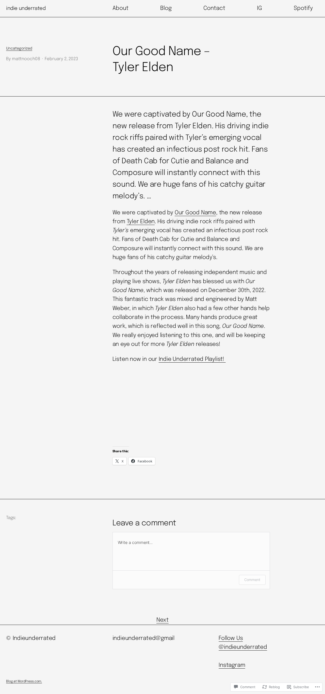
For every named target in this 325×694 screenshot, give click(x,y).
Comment (252, 579)
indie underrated (26, 8)
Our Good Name (195, 213)
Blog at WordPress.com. (24, 681)
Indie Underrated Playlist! (192, 359)
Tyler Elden (141, 221)
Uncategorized (19, 48)
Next (162, 620)
